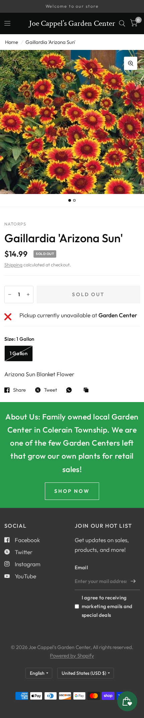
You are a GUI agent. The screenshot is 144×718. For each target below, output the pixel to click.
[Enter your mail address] (133, 581)
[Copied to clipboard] (87, 390)
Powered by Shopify (72, 655)
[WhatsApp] (70, 390)
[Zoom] (130, 63)
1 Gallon (18, 353)
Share (19, 390)
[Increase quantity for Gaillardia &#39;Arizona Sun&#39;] (28, 294)
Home (11, 42)
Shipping (13, 265)
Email (81, 567)
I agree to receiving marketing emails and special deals (107, 606)
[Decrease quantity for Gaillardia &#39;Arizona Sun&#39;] (10, 294)
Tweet (50, 390)
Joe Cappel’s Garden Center (72, 23)
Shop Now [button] (72, 491)
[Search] (122, 23)
